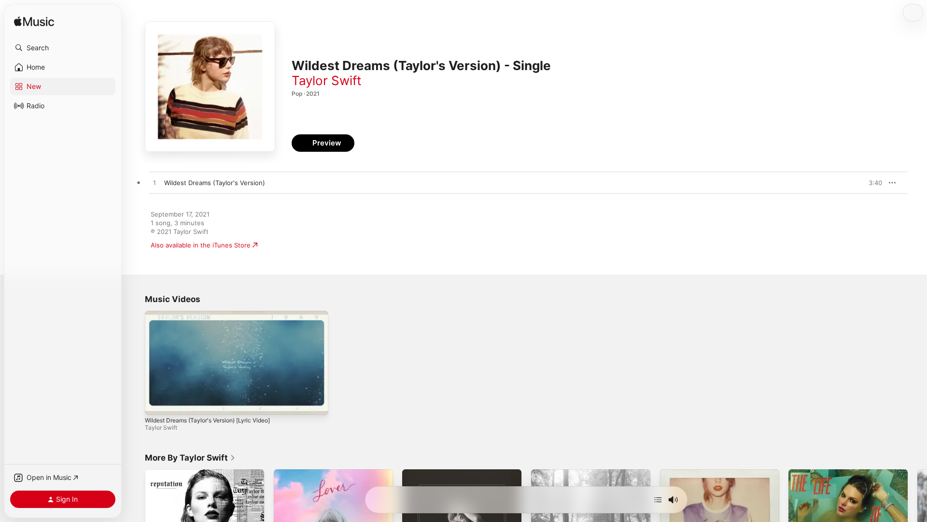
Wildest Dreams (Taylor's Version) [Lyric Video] (207, 420)
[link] (190, 457)
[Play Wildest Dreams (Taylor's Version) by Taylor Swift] (154, 183)
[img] (34, 22)
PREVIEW (871, 183)
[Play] (157, 402)
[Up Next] (658, 500)
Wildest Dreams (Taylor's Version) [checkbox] (214, 183)
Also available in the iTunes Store (201, 245)
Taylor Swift (326, 80)
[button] (63, 48)
